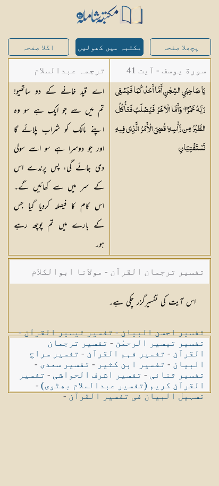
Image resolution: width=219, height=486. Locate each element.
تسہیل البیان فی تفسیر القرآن (137, 396)
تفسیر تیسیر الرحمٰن (160, 343)
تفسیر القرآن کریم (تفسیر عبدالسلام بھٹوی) (112, 380)
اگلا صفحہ (38, 48)
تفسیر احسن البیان (163, 332)
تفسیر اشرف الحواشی (97, 375)
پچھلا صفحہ (181, 48)
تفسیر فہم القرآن (126, 353)
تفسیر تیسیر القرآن (68, 332)
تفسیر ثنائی (177, 375)
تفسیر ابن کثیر (131, 364)
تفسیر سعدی (65, 364)
